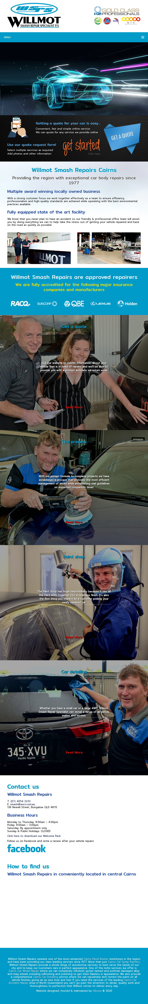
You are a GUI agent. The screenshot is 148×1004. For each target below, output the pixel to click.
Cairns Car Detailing (45, 977)
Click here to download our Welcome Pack (34, 836)
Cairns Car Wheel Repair (24, 971)
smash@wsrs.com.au (22, 804)
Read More (74, 407)
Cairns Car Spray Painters (124, 962)
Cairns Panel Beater (96, 959)
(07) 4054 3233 (20, 801)
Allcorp (97, 991)
